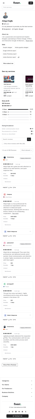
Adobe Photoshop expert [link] (10, 54)
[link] (17, 416)
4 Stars (4, 112)
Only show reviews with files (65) (14, 143)
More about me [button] (8, 63)
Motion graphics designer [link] (21, 47)
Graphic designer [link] (7, 47)
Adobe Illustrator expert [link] (9, 57)
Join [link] (31, 3)
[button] (3, 3)
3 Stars (4, 114)
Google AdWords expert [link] (9, 50)
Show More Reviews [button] (9, 365)
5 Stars (4, 109)
